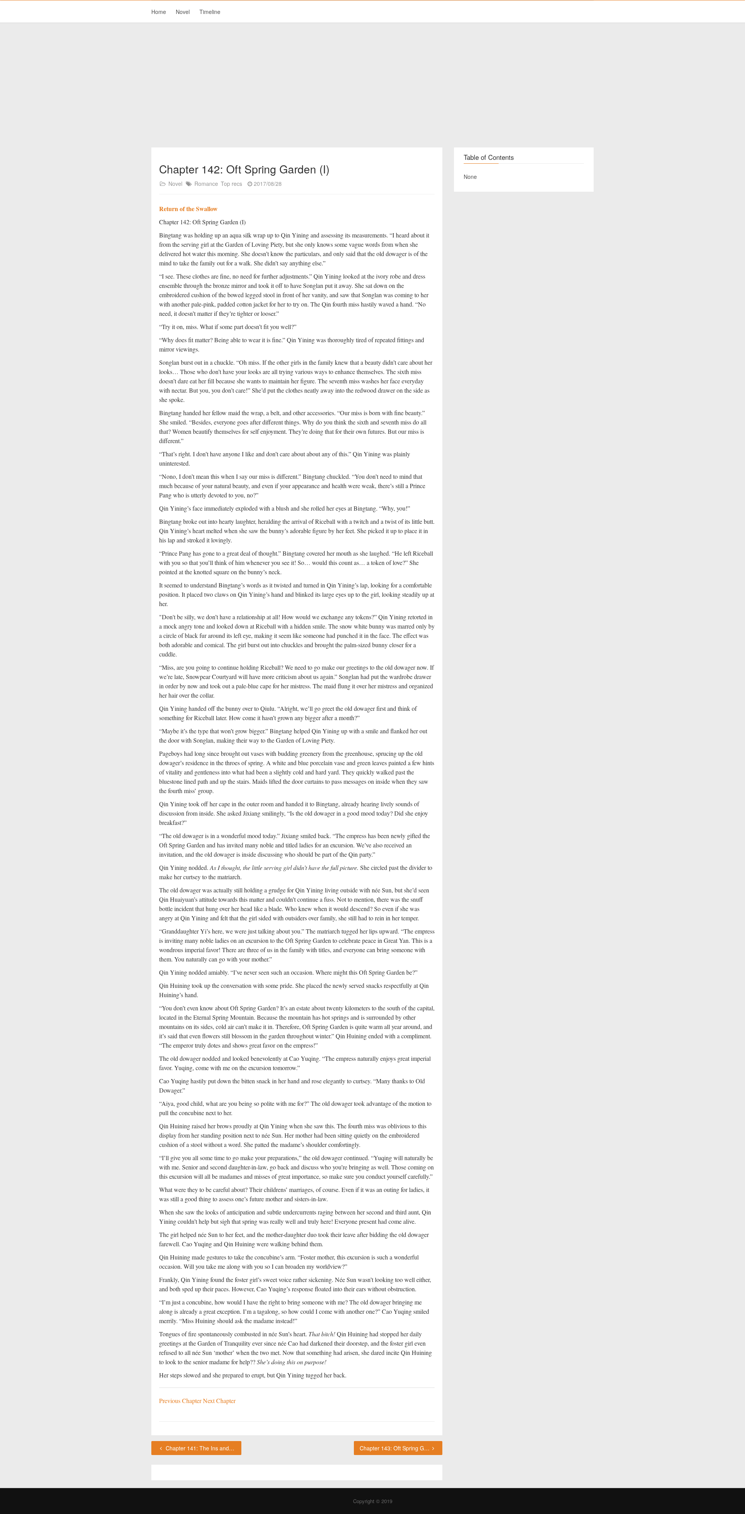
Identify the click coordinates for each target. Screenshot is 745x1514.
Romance (206, 183)
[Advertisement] (372, 85)
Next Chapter (219, 1400)
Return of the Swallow (188, 208)
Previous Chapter (181, 1400)
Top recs (231, 183)
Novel (183, 12)
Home (158, 12)
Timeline (209, 12)
